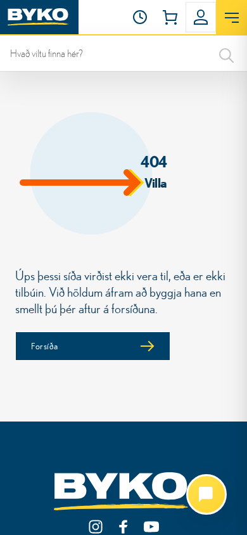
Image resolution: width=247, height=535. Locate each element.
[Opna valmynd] (231, 17)
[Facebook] (123, 526)
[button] (140, 17)
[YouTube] (151, 526)
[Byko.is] (123, 492)
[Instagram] (95, 526)
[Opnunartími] (140, 17)
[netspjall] (206, 494)
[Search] (227, 53)
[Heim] (39, 17)
